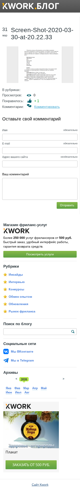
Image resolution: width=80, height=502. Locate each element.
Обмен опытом (20, 296)
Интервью (17, 282)
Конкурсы (16, 289)
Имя (5, 130)
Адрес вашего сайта (15, 157)
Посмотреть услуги (40, 254)
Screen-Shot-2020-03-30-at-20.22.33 (42, 34)
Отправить (67, 205)
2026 (24, 379)
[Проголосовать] (30, 101)
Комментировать (47, 107)
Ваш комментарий (15, 174)
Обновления (18, 304)
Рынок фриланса (22, 311)
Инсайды (16, 274)
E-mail (6, 143)
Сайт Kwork (40, 484)
